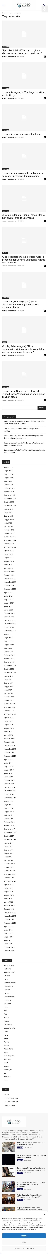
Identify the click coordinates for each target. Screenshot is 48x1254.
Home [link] (4, 13)
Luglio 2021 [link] (8, 679)
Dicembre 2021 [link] (9, 662)
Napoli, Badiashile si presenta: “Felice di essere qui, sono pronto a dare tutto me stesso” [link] (24, 422)
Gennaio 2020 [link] (9, 742)
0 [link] (44, 56)
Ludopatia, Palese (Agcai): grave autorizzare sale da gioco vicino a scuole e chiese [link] (20, 304)
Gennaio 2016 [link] (9, 909)
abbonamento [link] (9, 965)
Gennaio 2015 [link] (9, 951)
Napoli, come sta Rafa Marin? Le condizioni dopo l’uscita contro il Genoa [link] (24, 451)
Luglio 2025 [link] (8, 512)
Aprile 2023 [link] (8, 606)
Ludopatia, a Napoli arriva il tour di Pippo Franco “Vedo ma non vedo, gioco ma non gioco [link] (23, 394)
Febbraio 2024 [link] (9, 571)
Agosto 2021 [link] (8, 676)
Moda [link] (6, 1031)
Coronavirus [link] (8, 986)
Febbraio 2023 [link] (9, 613)
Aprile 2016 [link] (8, 898)
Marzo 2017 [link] (8, 860)
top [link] (5, 1073)
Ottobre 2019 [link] (9, 752)
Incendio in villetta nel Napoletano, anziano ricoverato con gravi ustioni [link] (31, 1169)
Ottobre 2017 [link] (9, 836)
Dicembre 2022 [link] (9, 620)
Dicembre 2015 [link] (9, 912)
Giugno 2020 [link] (8, 725)
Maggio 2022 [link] (9, 645)
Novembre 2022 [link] (10, 624)
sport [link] (6, 1063)
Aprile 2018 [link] (8, 815)
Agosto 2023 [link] (8, 592)
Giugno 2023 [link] (8, 599)
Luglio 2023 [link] (8, 596)
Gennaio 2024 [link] (9, 575)
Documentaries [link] (9, 997)
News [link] (4, 342)
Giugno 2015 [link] (8, 933)
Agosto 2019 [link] (8, 759)
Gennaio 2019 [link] (9, 784)
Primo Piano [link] (8, 1049)
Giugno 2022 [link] (8, 641)
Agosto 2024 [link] (8, 551)
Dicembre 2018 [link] (9, 787)
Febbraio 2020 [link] (9, 738)
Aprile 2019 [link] (8, 773)
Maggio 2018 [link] (9, 811)
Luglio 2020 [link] (8, 721)
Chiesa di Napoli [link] (10, 983)
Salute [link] (6, 1052)
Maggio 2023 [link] (9, 603)
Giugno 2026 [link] (8, 474)
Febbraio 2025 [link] (9, 530)
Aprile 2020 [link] (8, 731)
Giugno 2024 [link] (8, 558)
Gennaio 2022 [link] (9, 658)
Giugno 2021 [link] (8, 683)
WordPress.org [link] (9, 1105)
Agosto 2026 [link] (8, 467)
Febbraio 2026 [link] (9, 488)
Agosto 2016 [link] (8, 885)
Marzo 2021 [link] (8, 693)
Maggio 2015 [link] (9, 937)
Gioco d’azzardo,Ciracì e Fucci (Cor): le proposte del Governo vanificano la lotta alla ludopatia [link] (23, 259)
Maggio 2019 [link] (9, 770)
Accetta (24, 1236)
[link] (45, 9)
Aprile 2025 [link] (8, 523)
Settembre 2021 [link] (10, 672)
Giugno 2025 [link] (8, 516)
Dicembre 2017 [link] (9, 829)
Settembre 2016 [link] (10, 881)
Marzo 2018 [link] (8, 818)
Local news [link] (8, 1024)
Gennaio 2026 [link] (9, 491)
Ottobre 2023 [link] (9, 585)
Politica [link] (5, 253)
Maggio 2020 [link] (9, 728)
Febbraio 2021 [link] (9, 697)
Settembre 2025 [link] (10, 505)
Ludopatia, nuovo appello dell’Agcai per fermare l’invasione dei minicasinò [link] (23, 174)
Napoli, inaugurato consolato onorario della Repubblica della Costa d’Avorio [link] (29, 1210)
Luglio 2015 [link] (8, 930)
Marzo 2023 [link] (8, 610)
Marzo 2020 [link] (8, 735)
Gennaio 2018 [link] (9, 825)
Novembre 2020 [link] (10, 707)
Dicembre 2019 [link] (9, 745)
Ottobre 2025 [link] (9, 502)
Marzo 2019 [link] (8, 777)
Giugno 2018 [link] (8, 808)
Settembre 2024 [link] (10, 547)
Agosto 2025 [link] (8, 509)
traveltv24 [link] (7, 1077)
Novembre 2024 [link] (10, 540)
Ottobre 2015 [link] (9, 919)
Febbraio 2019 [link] (9, 780)
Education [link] (7, 1004)
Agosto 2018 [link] (8, 801)
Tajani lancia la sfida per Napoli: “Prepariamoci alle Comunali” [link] (29, 1196)
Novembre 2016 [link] (10, 874)
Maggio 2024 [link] (9, 561)
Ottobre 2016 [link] (9, 878)
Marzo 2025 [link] (8, 526)
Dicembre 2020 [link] (9, 704)
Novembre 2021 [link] (10, 665)
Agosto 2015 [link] (8, 926)
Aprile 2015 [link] (8, 940)
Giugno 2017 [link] (8, 850)
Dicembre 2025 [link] (9, 495)
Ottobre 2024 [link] (9, 544)
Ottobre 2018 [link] (9, 794)
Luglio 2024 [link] (8, 554)
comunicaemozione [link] (9, 56)
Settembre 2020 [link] (10, 714)
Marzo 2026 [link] (8, 485)
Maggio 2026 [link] (9, 478)
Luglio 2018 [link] (8, 805)
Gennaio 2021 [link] (9, 700)
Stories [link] (6, 1066)
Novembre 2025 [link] (10, 498)
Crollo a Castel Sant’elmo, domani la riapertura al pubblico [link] (21, 430)
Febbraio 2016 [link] (9, 905)
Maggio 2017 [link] (9, 853)
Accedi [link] (6, 1095)
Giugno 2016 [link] (8, 891)
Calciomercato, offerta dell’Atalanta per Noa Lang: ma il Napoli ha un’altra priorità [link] (24, 444)
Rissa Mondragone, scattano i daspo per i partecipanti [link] (31, 1156)
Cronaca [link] (7, 990)
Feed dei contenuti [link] (11, 1098)
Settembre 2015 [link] (10, 923)
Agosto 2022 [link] (8, 634)
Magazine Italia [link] (9, 1028)
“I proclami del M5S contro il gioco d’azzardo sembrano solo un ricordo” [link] (22, 52)
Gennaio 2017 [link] (9, 867)
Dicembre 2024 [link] (9, 537)
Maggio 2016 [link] (9, 895)
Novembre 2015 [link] (10, 916)
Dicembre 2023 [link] (9, 578)
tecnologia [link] (8, 1070)
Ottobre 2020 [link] (9, 711)
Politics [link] (6, 1045)
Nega (24, 1242)
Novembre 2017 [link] (10, 832)
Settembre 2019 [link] (10, 756)
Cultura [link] (6, 993)
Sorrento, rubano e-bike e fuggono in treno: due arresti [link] (31, 1144)
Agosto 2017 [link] (8, 843)
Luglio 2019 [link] (8, 763)
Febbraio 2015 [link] (9, 947)
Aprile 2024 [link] (8, 565)
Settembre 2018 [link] (10, 798)
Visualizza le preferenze (24, 1248)
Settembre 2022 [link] (10, 631)
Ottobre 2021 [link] (9, 669)
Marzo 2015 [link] (8, 944)
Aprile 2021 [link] (8, 690)
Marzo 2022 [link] (8, 651)
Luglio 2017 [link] (8, 846)
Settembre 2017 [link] (10, 839)
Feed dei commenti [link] (11, 1102)
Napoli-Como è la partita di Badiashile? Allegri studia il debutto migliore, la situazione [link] (23, 437)
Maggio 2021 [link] (9, 686)
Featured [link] (7, 1007)
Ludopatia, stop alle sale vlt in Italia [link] (21, 134)
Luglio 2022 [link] (8, 638)
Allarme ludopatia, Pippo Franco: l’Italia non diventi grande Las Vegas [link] (23, 216)
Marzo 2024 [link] (8, 568)
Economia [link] (6, 46)
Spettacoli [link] (7, 1059)
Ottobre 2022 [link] (9, 627)
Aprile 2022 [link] (8, 648)
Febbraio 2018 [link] (9, 822)
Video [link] (6, 1080)
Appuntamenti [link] (9, 972)
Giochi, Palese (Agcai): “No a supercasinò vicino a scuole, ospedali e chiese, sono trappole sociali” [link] (23, 349)
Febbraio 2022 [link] (9, 655)
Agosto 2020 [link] (8, 718)
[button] (44, 1214)
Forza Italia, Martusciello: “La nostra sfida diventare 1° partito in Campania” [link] (31, 1184)
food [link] (5, 1010)
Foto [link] (5, 1014)
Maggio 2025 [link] (9, 519)
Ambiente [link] (7, 969)
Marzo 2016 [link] (8, 902)
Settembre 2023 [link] (10, 589)
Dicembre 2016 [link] (9, 871)
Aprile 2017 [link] (8, 857)
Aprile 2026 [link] (8, 481)
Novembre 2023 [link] (10, 582)
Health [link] (6, 1021)
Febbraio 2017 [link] (9, 864)
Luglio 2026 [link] (8, 471)
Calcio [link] (6, 979)
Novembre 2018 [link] (10, 791)
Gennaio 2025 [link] (9, 533)
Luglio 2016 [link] (8, 888)
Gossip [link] (6, 1017)
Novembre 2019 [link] (10, 749)
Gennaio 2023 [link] (9, 617)
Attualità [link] (7, 976)
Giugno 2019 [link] (8, 766)
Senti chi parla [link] (9, 1056)
